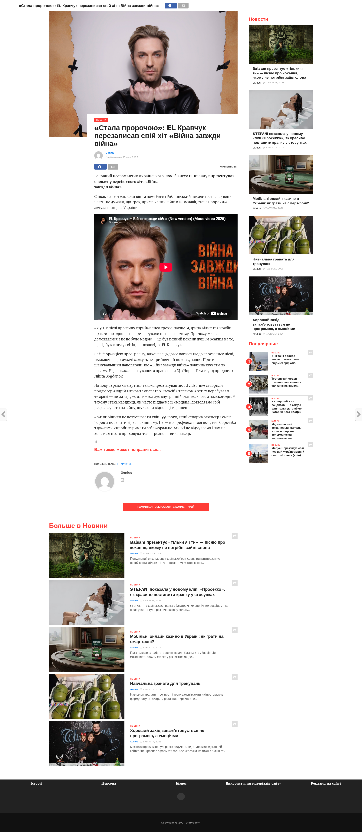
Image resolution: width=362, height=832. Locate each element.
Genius (110, 152)
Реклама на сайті (326, 783)
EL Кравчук (124, 464)
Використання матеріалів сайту (253, 783)
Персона (108, 783)
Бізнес (181, 783)
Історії (36, 783)
